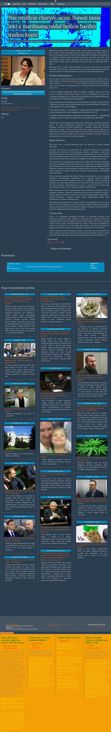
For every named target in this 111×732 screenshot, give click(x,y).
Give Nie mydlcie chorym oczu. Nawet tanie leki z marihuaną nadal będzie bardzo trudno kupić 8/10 (60, 242)
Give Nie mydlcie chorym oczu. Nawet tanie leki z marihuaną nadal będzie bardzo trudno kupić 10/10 (63, 242)
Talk (7, 4)
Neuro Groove (43, 4)
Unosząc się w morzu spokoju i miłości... (39, 638)
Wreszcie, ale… (9, 451)
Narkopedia (32, 4)
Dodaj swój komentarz (61, 248)
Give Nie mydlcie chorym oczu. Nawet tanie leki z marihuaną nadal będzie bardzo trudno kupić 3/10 (52, 242)
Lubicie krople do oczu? (69, 637)
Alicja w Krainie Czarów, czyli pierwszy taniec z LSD (97, 640)
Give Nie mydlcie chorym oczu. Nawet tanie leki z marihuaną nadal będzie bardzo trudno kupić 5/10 (55, 242)
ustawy (35, 91)
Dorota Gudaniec (26, 94)
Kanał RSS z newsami (54, 625)
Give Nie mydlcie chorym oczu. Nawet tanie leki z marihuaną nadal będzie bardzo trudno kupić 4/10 (54, 242)
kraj (5, 91)
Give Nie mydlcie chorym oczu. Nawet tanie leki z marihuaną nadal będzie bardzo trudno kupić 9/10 (61, 242)
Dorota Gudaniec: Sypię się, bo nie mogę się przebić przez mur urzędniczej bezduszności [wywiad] (55, 334)
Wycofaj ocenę (48, 242)
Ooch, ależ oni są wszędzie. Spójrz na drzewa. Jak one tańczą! (13, 640)
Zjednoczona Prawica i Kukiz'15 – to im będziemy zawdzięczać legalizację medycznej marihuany (91, 322)
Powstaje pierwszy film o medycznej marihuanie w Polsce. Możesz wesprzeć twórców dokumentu (53, 299)
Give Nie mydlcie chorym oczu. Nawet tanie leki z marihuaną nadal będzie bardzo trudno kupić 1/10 (49, 242)
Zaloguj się (60, 4)
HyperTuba (16, 4)
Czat (24, 4)
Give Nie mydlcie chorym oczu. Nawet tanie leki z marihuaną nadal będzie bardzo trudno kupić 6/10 (57, 242)
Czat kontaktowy (16, 627)
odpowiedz (94, 263)
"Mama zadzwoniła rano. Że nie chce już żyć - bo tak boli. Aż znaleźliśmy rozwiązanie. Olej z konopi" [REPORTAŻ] (92, 408)
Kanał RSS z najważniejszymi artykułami (58, 624)
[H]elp (52, 4)
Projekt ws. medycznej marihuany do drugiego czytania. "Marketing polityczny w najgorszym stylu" (19, 360)
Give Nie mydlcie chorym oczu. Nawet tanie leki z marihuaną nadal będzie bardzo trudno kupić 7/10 (58, 242)
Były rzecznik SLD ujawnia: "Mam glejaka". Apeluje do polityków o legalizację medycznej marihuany (92, 501)
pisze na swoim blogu (68, 83)
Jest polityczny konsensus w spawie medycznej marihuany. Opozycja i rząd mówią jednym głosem (53, 396)
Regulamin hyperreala (12, 624)
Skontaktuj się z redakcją (98, 626)
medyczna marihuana (24, 91)
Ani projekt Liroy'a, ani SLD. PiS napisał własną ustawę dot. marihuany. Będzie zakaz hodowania (55, 530)
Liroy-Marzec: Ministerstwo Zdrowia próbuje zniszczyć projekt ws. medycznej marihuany (90, 378)
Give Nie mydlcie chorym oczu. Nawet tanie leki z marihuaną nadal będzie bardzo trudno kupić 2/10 (51, 242)
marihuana (12, 91)
